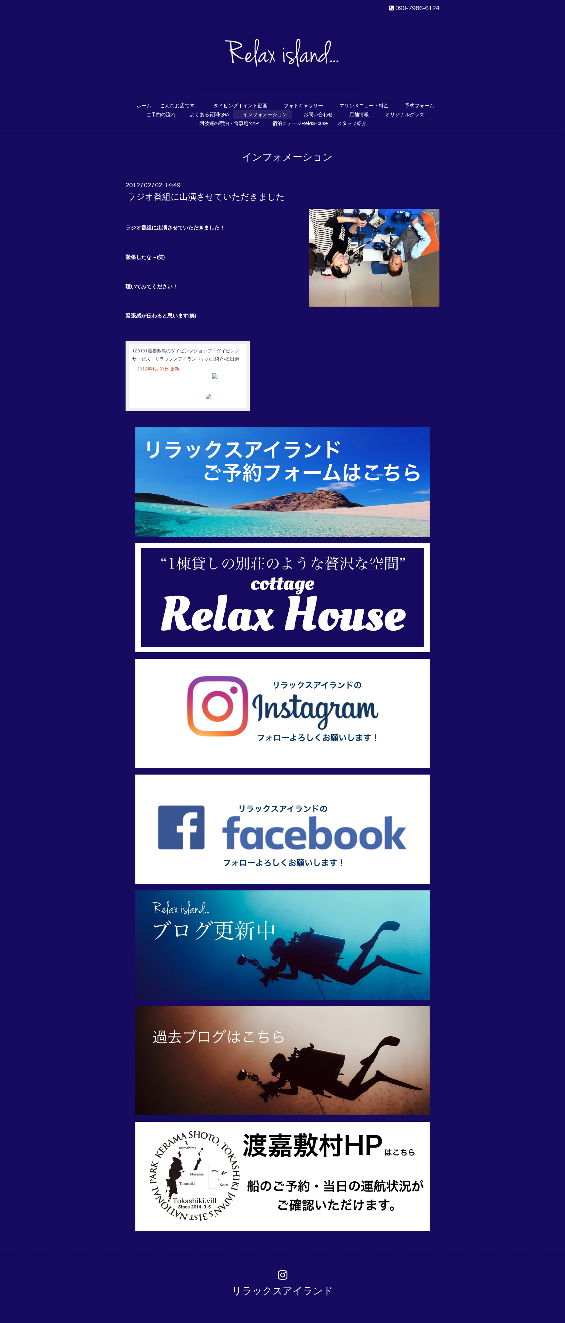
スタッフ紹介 (352, 123)
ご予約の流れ (160, 114)
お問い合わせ (318, 114)
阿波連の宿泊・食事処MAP (229, 123)
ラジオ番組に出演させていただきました (206, 196)
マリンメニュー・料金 (363, 105)
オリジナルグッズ (404, 114)
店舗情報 (359, 114)
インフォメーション (265, 114)
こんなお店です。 (179, 105)
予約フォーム (419, 105)
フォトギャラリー (303, 105)
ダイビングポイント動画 (240, 105)
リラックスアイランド (282, 1291)
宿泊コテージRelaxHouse (300, 123)
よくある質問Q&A (207, 114)
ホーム (144, 105)
